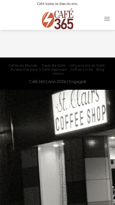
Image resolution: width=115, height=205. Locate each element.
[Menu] (107, 19)
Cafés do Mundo (23, 65)
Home (58, 73)
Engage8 (77, 81)
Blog (100, 69)
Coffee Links (82, 69)
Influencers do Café (87, 65)
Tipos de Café (53, 65)
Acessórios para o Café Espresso (38, 69)
